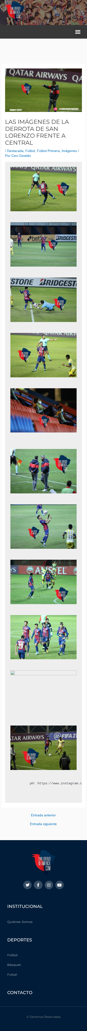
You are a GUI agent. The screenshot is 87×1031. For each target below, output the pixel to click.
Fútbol (30, 151)
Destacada (15, 151)
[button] (77, 31)
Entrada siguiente (43, 824)
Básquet (14, 965)
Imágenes (69, 151)
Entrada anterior (43, 815)
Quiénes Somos (20, 922)
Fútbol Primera (48, 151)
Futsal (12, 974)
